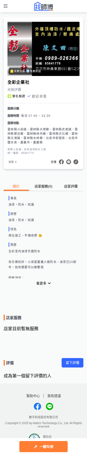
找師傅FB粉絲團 (37, 406)
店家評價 (71, 186)
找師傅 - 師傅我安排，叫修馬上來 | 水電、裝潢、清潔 (43, 6)
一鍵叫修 (46, 447)
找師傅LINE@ (49, 406)
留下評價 (72, 363)
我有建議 (54, 396)
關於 (16, 186)
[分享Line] (68, 161)
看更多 (41, 283)
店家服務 (43, 186)
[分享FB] (61, 161)
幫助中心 (33, 396)
